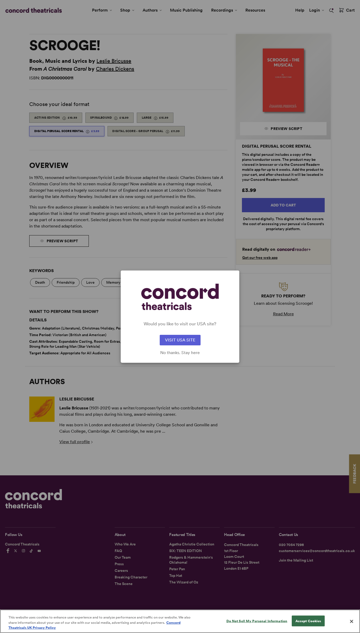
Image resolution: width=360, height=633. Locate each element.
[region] (180, 621)
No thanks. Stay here (180, 353)
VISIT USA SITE (180, 339)
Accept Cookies (308, 621)
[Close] (351, 621)
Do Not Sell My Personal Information (257, 621)
